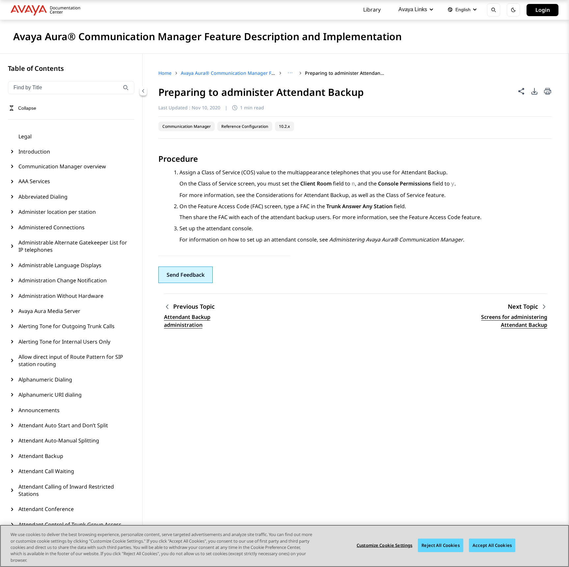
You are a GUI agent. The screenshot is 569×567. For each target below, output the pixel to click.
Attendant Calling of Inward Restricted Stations (66, 490)
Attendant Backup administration (187, 320)
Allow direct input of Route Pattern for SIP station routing (70, 360)
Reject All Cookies (440, 545)
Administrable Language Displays (59, 265)
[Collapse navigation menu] (143, 91)
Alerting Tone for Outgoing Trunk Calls (66, 326)
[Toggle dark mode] (513, 9)
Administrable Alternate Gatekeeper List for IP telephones (72, 246)
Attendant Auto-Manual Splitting (58, 440)
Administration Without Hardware (60, 295)
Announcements (39, 410)
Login (542, 10)
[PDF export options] (534, 91)
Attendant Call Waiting (46, 471)
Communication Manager (186, 126)
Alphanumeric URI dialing (50, 394)
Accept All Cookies (492, 545)
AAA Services (34, 181)
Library (372, 9)
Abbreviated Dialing (43, 196)
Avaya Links (412, 9)
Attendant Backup (40, 456)
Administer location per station (57, 211)
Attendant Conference (46, 509)
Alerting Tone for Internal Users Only (64, 341)
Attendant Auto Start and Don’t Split (63, 425)
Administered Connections (51, 227)
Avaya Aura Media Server (49, 311)
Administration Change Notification (62, 280)
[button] (185, 275)
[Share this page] (521, 91)
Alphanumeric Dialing (45, 379)
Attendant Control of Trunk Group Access (70, 524)
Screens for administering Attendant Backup (514, 320)
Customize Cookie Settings (384, 545)
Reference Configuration (244, 126)
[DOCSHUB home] (47, 9)
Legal (25, 136)
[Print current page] (548, 91)
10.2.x (284, 126)
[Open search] (493, 9)
